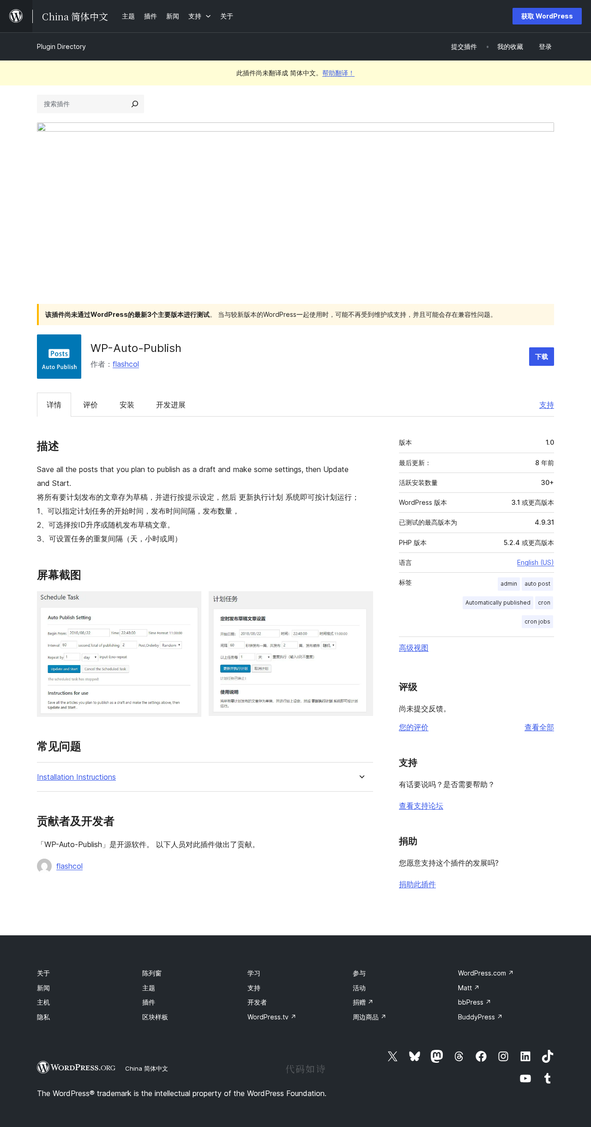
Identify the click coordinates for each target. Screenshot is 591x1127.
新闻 (43, 988)
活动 (359, 988)
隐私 (43, 1017)
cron (544, 602)
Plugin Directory (61, 46)
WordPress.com (486, 973)
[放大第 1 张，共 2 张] (188, 603)
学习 (253, 973)
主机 (43, 1002)
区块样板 (155, 1017)
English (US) (535, 562)
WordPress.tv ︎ (271, 1017)
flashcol (126, 364)
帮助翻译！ (338, 73)
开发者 (257, 1002)
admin (509, 583)
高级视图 (413, 647)
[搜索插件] (135, 104)
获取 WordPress (547, 16)
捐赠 (363, 1002)
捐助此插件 (417, 884)
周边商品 (369, 1017)
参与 (359, 973)
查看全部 (539, 727)
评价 (90, 404)
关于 (43, 973)
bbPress (474, 1002)
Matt (469, 988)
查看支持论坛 (421, 805)
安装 (127, 404)
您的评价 (413, 727)
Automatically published (498, 602)
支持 (546, 404)
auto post (537, 583)
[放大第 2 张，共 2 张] (360, 603)
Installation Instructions (76, 777)
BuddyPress (480, 1017)
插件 (148, 1002)
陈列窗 (152, 973)
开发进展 (171, 404)
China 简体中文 (146, 1068)
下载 (541, 356)
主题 (148, 988)
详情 (54, 404)
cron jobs (537, 621)
